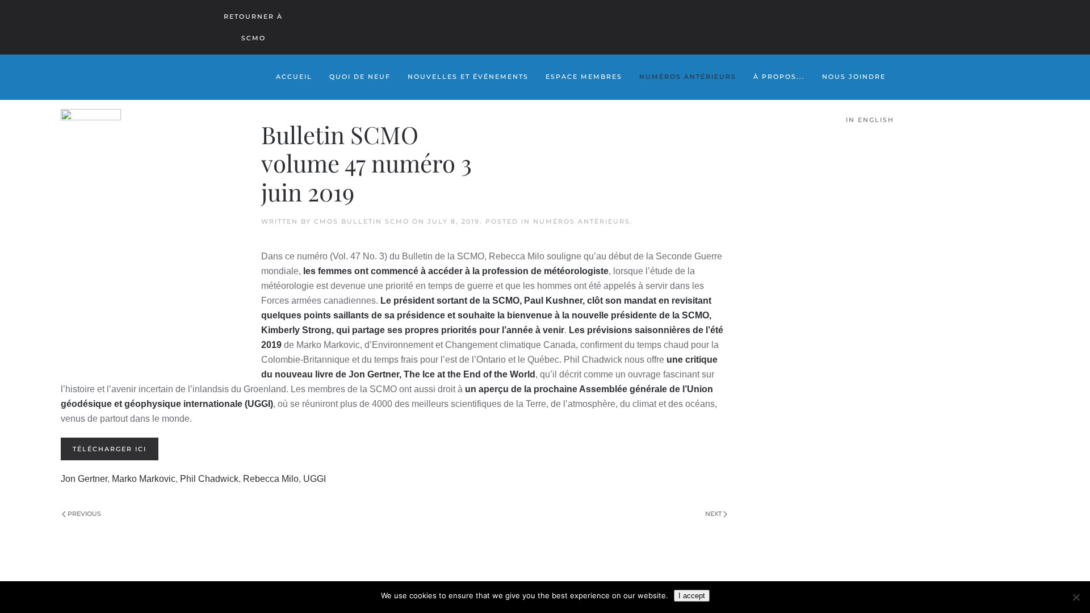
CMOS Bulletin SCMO (361, 221)
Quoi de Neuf (360, 77)
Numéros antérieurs (581, 221)
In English (870, 120)
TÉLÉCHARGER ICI (109, 449)
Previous (84, 514)
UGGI (314, 479)
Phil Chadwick (209, 479)
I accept (691, 595)
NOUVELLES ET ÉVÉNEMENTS (468, 77)
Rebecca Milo (271, 479)
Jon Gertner (84, 479)
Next (713, 514)
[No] (1075, 597)
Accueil (294, 77)
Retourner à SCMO (253, 27)
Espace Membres (584, 77)
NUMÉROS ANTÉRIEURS (687, 77)
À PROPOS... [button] (779, 77)
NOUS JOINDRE (854, 77)
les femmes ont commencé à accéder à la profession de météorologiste (456, 271)
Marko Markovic (143, 479)
